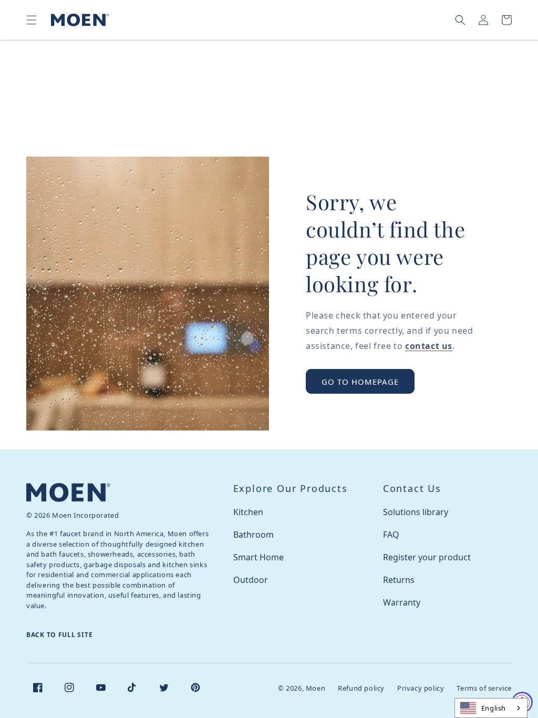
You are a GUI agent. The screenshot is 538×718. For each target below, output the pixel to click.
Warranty (401, 602)
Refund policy (361, 688)
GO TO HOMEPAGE (360, 381)
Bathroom (253, 534)
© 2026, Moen (301, 688)
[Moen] (68, 492)
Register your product (427, 557)
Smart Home (258, 557)
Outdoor (250, 580)
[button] (31, 20)
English (493, 708)
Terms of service (484, 688)
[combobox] (490, 708)
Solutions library (415, 512)
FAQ (391, 534)
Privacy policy (420, 688)
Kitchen (248, 512)
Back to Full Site (59, 634)
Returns (399, 580)
